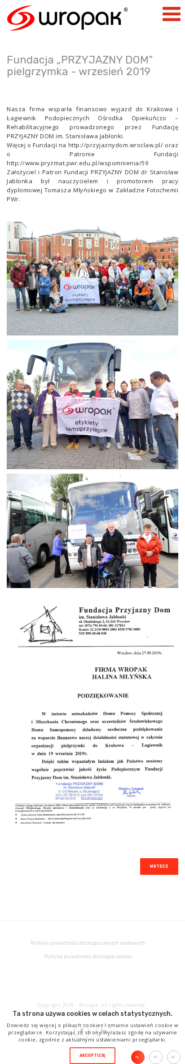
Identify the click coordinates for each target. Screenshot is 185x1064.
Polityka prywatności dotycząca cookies (88, 957)
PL (137, 1057)
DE (173, 1057)
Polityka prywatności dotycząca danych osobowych (88, 943)
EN (155, 1057)
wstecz (159, 866)
